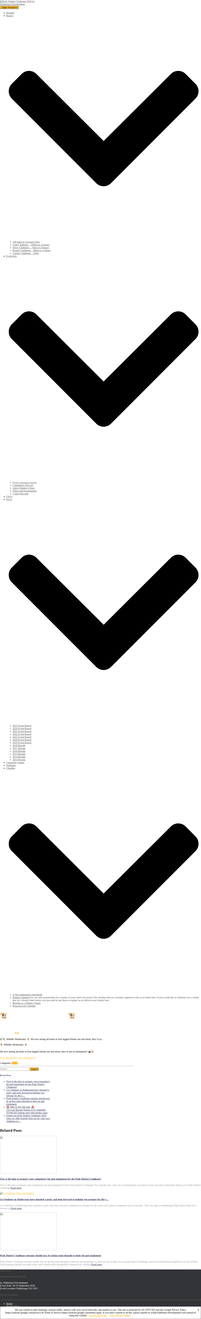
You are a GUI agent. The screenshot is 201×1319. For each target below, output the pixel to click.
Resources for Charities (24, 1006)
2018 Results (19, 745)
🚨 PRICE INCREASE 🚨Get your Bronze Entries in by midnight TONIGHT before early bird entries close (26, 1110)
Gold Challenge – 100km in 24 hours (31, 244)
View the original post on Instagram (17, 1057)
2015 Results (19, 754)
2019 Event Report (22, 742)
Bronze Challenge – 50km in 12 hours (31, 250)
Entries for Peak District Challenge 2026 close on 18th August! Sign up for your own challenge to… (28, 1118)
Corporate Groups (15, 762)
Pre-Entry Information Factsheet (24, 483)
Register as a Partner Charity (27, 1003)
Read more (16, 1188)
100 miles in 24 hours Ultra (26, 242)
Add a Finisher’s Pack (24, 488)
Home (9, 1303)
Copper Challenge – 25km (26, 253)
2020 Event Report (22, 740)
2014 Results (19, 757)
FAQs (9, 496)
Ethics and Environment (24, 491)
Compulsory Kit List (23, 485)
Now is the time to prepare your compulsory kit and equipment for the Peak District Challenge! (28, 1084)
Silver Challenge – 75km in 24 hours (31, 247)
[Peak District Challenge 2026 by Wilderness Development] (18, 4)
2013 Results (19, 759)
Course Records (20, 493)
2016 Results (19, 751)
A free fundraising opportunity (28, 994)
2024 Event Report (22, 728)
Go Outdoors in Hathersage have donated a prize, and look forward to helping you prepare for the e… (27, 1093)
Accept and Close (98, 1315)
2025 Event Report (22, 725)
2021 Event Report (22, 737)
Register (10, 12)
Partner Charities (21, 997)
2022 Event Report (22, 734)
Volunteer (11, 765)
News (15, 1063)
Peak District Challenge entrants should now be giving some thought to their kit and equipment (28, 1101)
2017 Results (19, 748)
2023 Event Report (22, 731)
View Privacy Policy (120, 1315)
